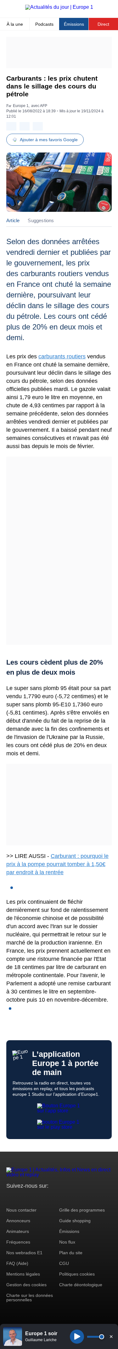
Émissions (74, 24)
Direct (103, 24)
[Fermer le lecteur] (111, 1336)
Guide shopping (75, 1220)
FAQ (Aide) (17, 1263)
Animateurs (17, 1231)
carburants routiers (62, 356)
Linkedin (64, 1198)
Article (13, 220)
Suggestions (41, 220)
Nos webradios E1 (24, 1252)
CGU (64, 1263)
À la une (15, 24)
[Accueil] (59, 7)
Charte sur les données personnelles (29, 1297)
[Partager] (11, 126)
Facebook (32, 1198)
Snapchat (53, 1198)
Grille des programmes (82, 1209)
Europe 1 (21, 106)
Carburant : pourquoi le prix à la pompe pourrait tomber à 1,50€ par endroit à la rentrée (57, 864)
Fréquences (18, 1242)
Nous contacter (21, 1209)
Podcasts (44, 24)
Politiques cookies (77, 1274)
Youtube (42, 1198)
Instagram (21, 1198)
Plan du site (70, 1252)
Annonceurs (18, 1220)
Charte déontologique (80, 1284)
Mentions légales (23, 1274)
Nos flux (67, 1242)
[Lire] (77, 1337)
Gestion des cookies (26, 1284)
